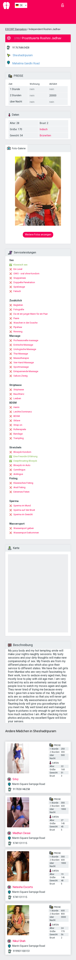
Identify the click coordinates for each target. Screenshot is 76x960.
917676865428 (20, 47)
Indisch (44, 129)
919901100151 (21, 951)
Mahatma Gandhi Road (25, 63)
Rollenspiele (19, 429)
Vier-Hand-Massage (23, 362)
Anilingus (18, 474)
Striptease (18, 389)
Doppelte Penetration (24, 282)
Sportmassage (21, 367)
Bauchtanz (18, 394)
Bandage (18, 433)
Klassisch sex (20, 264)
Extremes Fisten (21, 491)
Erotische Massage (23, 344)
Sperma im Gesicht (23, 514)
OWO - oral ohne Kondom (26, 273)
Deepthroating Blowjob (25, 460)
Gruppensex (19, 278)
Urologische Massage (24, 349)
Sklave (16, 420)
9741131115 (20, 843)
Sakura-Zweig (20, 375)
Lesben (17, 398)
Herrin (16, 407)
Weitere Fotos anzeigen (38, 234)
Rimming (17, 331)
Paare (16, 318)
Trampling (18, 438)
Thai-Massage (20, 353)
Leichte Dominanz (22, 411)
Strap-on (17, 425)
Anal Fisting (19, 487)
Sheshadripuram (22, 55)
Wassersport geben (23, 528)
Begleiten (18, 305)
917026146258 (21, 789)
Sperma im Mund (22, 505)
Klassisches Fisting (23, 483)
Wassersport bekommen (26, 532)
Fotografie (18, 309)
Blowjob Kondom (22, 452)
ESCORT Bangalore (16, 29)
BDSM (16, 416)
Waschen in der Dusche (25, 322)
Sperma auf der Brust (24, 510)
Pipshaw (17, 327)
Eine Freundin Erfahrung (25, 456)
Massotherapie (21, 358)
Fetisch (17, 291)
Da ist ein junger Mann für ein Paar (30, 314)
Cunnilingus (19, 469)
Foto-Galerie (18, 148)
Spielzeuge (19, 286)
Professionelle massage (25, 340)
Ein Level (17, 269)
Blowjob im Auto (21, 465)
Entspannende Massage (25, 371)
